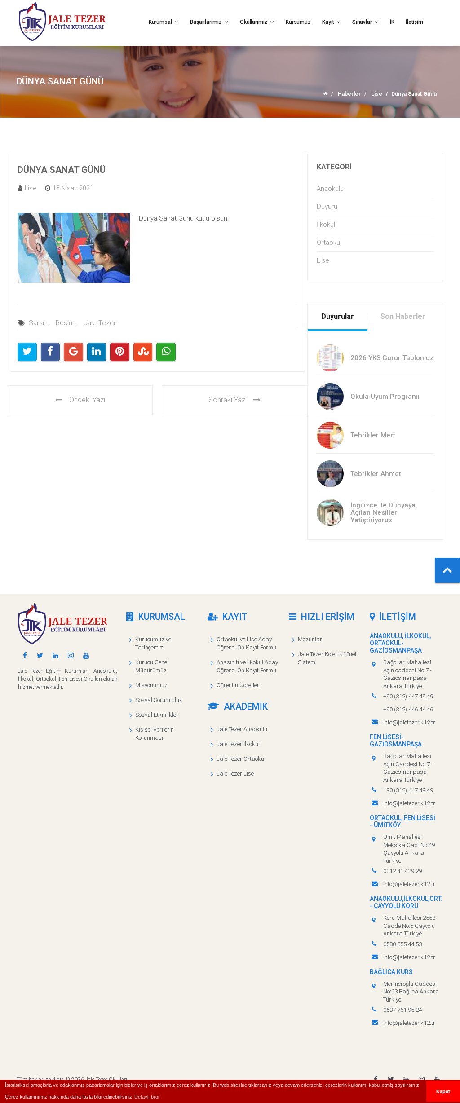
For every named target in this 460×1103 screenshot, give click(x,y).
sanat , (39, 323)
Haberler (349, 94)
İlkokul (326, 225)
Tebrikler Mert (372, 435)
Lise (376, 94)
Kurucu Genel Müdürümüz (151, 666)
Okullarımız (254, 22)
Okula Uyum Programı (385, 397)
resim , (67, 323)
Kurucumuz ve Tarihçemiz (153, 643)
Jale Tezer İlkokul (238, 744)
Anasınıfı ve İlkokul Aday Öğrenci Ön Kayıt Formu (247, 666)
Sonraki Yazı (227, 400)
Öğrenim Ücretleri (239, 685)
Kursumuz (298, 22)
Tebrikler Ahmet (375, 474)
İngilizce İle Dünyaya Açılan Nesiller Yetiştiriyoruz (383, 512)
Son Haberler (402, 316)
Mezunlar (310, 639)
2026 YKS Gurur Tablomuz (391, 358)
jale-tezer (100, 323)
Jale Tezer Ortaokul (241, 758)
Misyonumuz (151, 685)
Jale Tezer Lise (235, 773)
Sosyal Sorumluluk (158, 700)
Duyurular (337, 316)
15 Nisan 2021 (73, 188)
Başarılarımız (206, 22)
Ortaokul (329, 242)
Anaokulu (330, 189)
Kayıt (328, 22)
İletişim (414, 22)
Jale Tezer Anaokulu (242, 729)
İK (392, 22)
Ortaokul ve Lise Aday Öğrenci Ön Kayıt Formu (246, 643)
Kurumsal (161, 22)
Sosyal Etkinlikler (156, 714)
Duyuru (327, 207)
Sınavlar (362, 22)
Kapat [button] (443, 1091)
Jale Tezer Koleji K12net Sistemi (327, 658)
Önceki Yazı (87, 400)
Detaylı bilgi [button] (146, 1096)
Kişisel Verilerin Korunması (154, 733)
